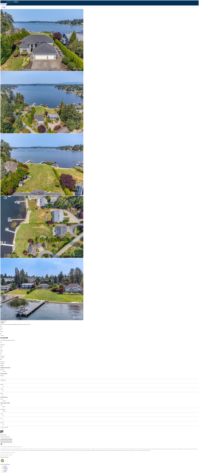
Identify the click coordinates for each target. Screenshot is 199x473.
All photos (2, 322)
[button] (99, 40)
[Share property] (6, 321)
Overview (4, 6)
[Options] (1, 321)
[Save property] (3, 321)
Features (3, 7)
